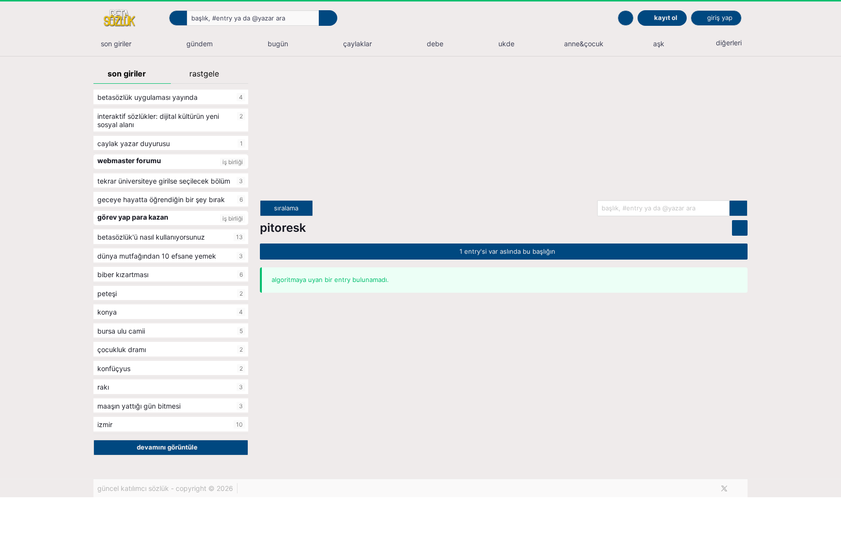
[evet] (738, 208)
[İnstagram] (741, 488)
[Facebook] (708, 488)
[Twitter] (724, 488)
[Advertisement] (504, 132)
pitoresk (283, 227)
